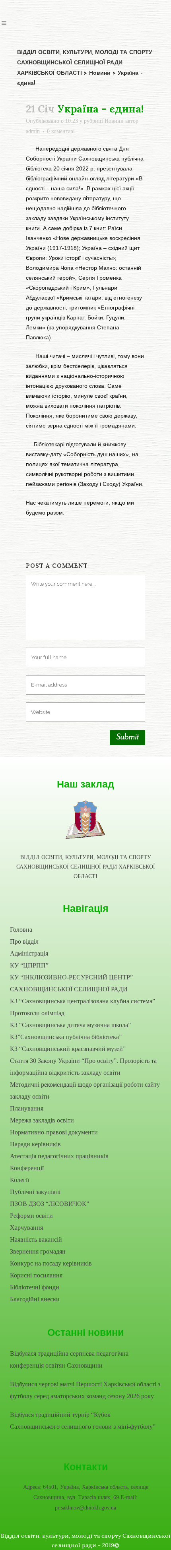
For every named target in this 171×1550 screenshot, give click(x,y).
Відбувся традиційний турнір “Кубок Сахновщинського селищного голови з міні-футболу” (82, 1420)
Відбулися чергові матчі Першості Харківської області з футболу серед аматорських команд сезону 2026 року (85, 1390)
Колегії (19, 1180)
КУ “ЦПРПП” (29, 965)
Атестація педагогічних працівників (59, 1156)
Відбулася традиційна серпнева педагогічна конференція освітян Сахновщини (69, 1359)
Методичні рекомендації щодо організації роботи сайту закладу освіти (85, 1090)
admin (33, 131)
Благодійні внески (35, 1299)
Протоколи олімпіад (37, 1013)
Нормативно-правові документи (54, 1132)
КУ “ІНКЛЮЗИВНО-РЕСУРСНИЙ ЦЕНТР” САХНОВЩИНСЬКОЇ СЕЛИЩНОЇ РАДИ (71, 983)
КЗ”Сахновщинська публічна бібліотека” (66, 1036)
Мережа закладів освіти (42, 1120)
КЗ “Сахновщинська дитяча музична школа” (70, 1025)
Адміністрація (29, 953)
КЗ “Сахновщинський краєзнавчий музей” (68, 1048)
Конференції (27, 1168)
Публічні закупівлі (35, 1191)
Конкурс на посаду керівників (51, 1263)
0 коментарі (61, 131)
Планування (26, 1108)
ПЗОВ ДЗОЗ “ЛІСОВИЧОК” (49, 1203)
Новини (114, 121)
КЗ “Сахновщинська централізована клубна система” (82, 1001)
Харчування (26, 1227)
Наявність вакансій (36, 1239)
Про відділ (24, 941)
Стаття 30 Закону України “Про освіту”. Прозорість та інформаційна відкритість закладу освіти (83, 1066)
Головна (21, 929)
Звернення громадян (38, 1251)
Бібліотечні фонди (34, 1287)
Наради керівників (35, 1144)
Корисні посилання (36, 1275)
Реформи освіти (31, 1215)
